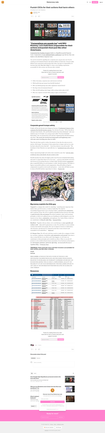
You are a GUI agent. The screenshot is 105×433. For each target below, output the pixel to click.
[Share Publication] (90, 2)
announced (70, 161)
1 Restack (39, 345)
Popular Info (61, 169)
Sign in (101, 2)
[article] (52, 380)
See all (32, 406)
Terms (55, 424)
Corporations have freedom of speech (40, 53)
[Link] (29, 18)
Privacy (51, 424)
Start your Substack (49, 427)
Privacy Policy (61, 405)
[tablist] (35, 358)
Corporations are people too (44, 43)
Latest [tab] (35, 373)
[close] (64, 389)
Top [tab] (32, 373)
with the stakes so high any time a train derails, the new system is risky (52, 154)
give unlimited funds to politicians (52, 55)
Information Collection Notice (52, 405)
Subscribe (95, 2)
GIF (61, 122)
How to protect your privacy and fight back (39, 380)
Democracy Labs (36, 12)
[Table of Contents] (1, 216)
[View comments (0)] (36, 16)
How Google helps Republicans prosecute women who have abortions (45, 377)
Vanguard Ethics (57, 220)
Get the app (58, 427)
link (56, 122)
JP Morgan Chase (44, 244)
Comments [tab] (33, 358)
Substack (46, 430)
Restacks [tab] (38, 358)
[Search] (87, 2)
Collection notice (60, 424)
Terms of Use (58, 404)
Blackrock (50, 230)
